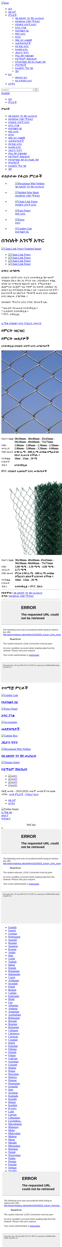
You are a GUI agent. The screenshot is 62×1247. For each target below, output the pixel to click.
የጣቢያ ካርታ (32, 794)
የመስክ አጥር (21, 49)
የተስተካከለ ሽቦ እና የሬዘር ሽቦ (30, 61)
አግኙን (11, 83)
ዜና (10, 74)
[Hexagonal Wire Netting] (16, 749)
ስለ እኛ (12, 11)
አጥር (17, 222)
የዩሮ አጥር (20, 33)
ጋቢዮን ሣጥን (22, 52)
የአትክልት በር (22, 30)
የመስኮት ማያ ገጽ (24, 68)
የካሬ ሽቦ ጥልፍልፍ (24, 55)
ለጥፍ (18, 36)
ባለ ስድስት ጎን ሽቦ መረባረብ (29, 18)
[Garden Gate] (9, 695)
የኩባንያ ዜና (21, 77)
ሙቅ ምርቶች (16, 794)
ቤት (10, 8)
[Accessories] (9, 722)
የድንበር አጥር (22, 46)
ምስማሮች (20, 64)
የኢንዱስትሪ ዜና (23, 80)
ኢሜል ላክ (6, 812)
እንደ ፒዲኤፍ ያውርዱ (30, 323)
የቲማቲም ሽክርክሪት (26, 58)
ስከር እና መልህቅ (23, 39)
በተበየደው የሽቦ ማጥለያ (27, 21)
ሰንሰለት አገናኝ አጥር (25, 24)
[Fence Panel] (9, 708)
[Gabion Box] (9, 735)
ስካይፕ (4, 815)
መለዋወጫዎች (23, 43)
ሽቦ (17, 71)
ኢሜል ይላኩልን (9, 323)
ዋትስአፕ (6, 818)
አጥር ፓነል (20, 27)
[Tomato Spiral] (10, 762)
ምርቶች (12, 15)
